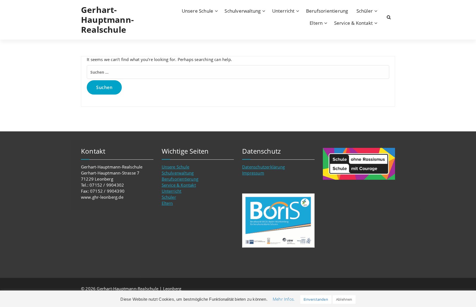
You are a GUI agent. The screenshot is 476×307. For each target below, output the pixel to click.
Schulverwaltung (243, 11)
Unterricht (283, 11)
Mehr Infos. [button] (284, 299)
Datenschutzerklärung (263, 167)
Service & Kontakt (353, 23)
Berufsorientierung (327, 11)
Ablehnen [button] (344, 299)
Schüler (364, 11)
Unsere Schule (197, 11)
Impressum (253, 173)
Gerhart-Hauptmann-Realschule (107, 20)
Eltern (316, 23)
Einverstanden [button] (316, 299)
